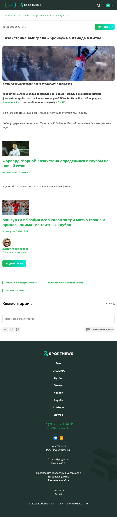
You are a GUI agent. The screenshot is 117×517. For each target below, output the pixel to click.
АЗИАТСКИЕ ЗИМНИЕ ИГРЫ (66, 282)
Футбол (58, 378)
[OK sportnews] (61, 438)
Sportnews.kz (10, 102)
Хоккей (58, 392)
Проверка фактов (58, 476)
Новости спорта (14, 15)
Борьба (58, 400)
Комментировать (103, 329)
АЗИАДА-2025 (16, 290)
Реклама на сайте (58, 480)
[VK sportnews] (55, 438)
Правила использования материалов (58, 473)
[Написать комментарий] (58, 319)
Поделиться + (105, 26)
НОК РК (60, 102)
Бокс (58, 363)
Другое (64, 15)
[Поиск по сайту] (98, 5)
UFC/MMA (59, 370)
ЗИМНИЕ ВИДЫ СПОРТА (22, 282)
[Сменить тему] (110, 5)
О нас (58, 493)
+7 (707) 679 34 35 (58, 423)
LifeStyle (58, 407)
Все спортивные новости (42, 15)
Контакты (58, 490)
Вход (112, 303)
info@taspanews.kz (58, 428)
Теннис (58, 385)
